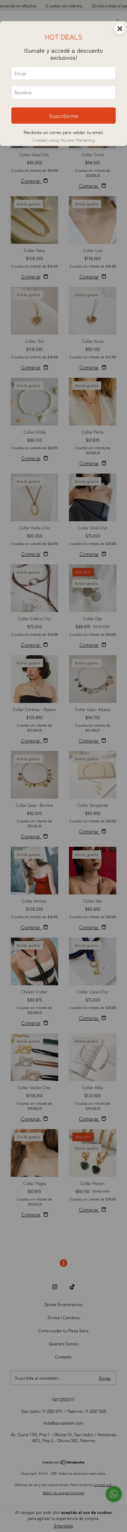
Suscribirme (63, 115)
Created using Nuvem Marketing (63, 139)
